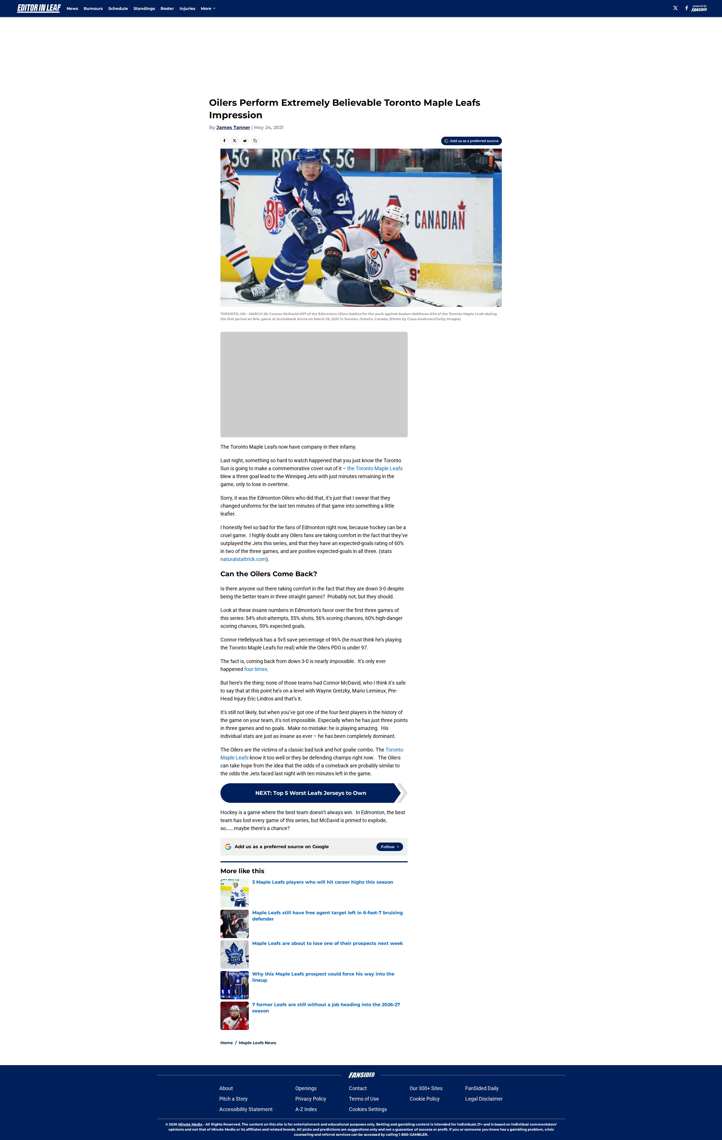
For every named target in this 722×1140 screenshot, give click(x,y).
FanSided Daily (482, 1088)
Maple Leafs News (257, 1042)
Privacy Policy (310, 1099)
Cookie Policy (425, 1099)
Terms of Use (364, 1099)
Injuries (187, 8)
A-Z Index (306, 1109)
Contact (358, 1088)
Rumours (93, 8)
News (72, 8)
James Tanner (233, 127)
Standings (144, 8)
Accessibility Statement (246, 1109)
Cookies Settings (368, 1109)
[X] (675, 8)
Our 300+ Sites (426, 1088)
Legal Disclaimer (484, 1099)
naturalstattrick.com (243, 559)
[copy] (255, 141)
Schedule (118, 8)
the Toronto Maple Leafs (375, 468)
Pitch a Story (233, 1099)
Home (226, 1042)
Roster (167, 8)
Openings (306, 1088)
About (226, 1088)
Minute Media (190, 1124)
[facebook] (686, 8)
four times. (256, 669)
